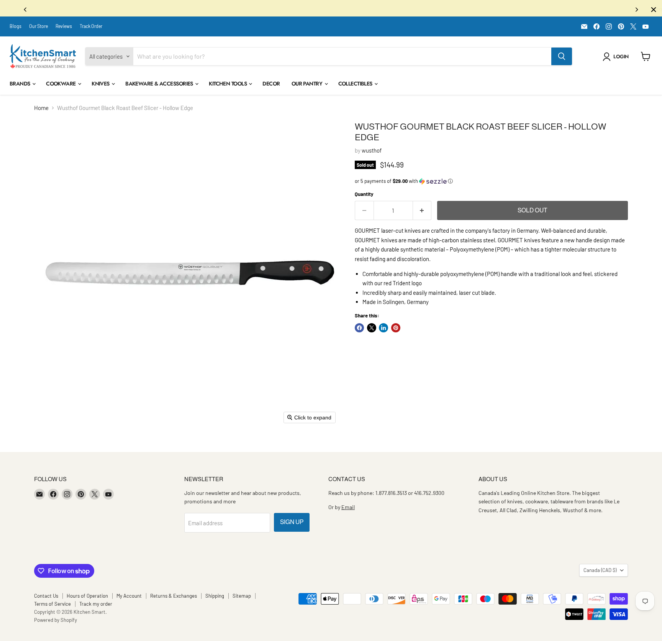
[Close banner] (653, 9)
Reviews (64, 28)
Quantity (364, 196)
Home (41, 110)
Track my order (95, 606)
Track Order (91, 28)
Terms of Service (52, 606)
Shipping (214, 598)
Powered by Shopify (55, 622)
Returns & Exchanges (173, 598)
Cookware (61, 85)
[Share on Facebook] (359, 329)
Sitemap (242, 598)
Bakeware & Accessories (159, 85)
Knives (101, 85)
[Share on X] (371, 329)
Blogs (15, 28)
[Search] (561, 58)
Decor (271, 85)
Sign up (291, 524)
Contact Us (46, 598)
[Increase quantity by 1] (422, 212)
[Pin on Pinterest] (395, 329)
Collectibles (356, 85)
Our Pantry (308, 85)
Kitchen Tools (228, 85)
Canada (599, 572)
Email (348, 509)
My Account (129, 598)
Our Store (38, 28)
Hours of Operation (87, 598)
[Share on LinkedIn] (383, 329)
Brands (20, 85)
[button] (617, 58)
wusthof (372, 152)
